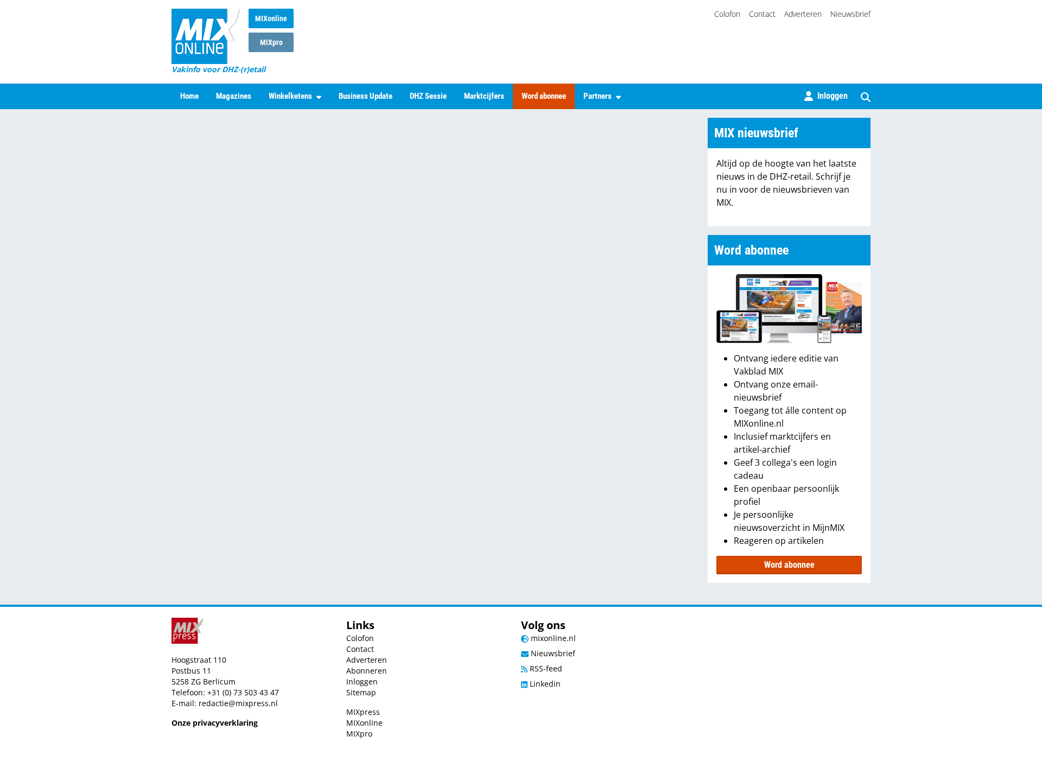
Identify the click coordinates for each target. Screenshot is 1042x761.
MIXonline (271, 18)
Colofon (727, 14)
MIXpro (271, 42)
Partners (597, 96)
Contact (762, 14)
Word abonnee (544, 96)
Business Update (365, 96)
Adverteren (803, 14)
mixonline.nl (552, 638)
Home (189, 96)
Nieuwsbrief (850, 14)
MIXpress (363, 712)
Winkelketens (290, 96)
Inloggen (362, 681)
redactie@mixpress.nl (238, 703)
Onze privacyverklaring (214, 723)
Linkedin (544, 683)
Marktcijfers (484, 96)
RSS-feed (545, 668)
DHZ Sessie (428, 96)
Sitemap (361, 692)
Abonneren (366, 670)
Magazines (233, 96)
